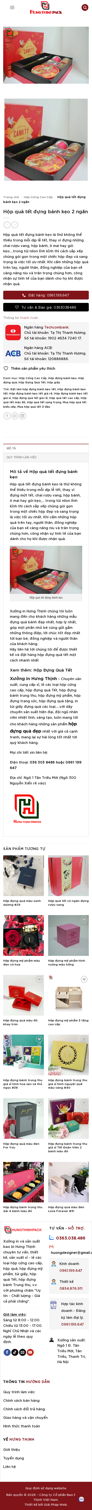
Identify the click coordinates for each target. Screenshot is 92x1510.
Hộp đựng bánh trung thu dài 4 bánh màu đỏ (22, 1208)
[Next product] (7, 225)
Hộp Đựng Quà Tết (32, 382)
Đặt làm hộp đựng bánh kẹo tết (33, 389)
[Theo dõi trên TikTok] (14, 1352)
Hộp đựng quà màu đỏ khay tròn (20, 1022)
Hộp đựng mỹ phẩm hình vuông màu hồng (66, 962)
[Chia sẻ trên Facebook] (7, 415)
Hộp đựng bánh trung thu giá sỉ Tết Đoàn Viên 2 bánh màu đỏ (67, 1147)
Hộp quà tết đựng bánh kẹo (43, 473)
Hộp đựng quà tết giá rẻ (30, 398)
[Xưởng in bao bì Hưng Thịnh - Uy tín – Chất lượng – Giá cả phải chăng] (46, 7)
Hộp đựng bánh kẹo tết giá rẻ (30, 393)
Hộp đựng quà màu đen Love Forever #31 (66, 1208)
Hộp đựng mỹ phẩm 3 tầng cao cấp (68, 1022)
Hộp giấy (53, 382)
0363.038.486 (70, 1237)
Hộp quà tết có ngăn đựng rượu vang (68, 902)
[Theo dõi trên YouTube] (30, 1352)
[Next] (19, 88)
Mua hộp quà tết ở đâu (33, 406)
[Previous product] (14, 225)
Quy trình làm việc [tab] (22, 457)
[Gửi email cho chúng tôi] (22, 1352)
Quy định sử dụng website (45, 1488)
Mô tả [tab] (11, 448)
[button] (12, 7)
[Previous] (7, 88)
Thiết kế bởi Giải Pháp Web (45, 1504)
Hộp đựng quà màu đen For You (21, 1145)
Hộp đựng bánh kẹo (62, 378)
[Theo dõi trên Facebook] (7, 1352)
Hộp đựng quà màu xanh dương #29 (22, 902)
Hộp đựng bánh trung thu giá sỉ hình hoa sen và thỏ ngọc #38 (22, 1083)
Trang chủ (11, 197)
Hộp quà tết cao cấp (64, 398)
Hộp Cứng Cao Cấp (38, 197)
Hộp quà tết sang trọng (44, 402)
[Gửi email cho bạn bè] (14, 415)
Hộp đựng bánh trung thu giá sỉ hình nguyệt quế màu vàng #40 (67, 1083)
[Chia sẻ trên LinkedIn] (22, 415)
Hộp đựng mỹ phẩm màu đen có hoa (21, 962)
